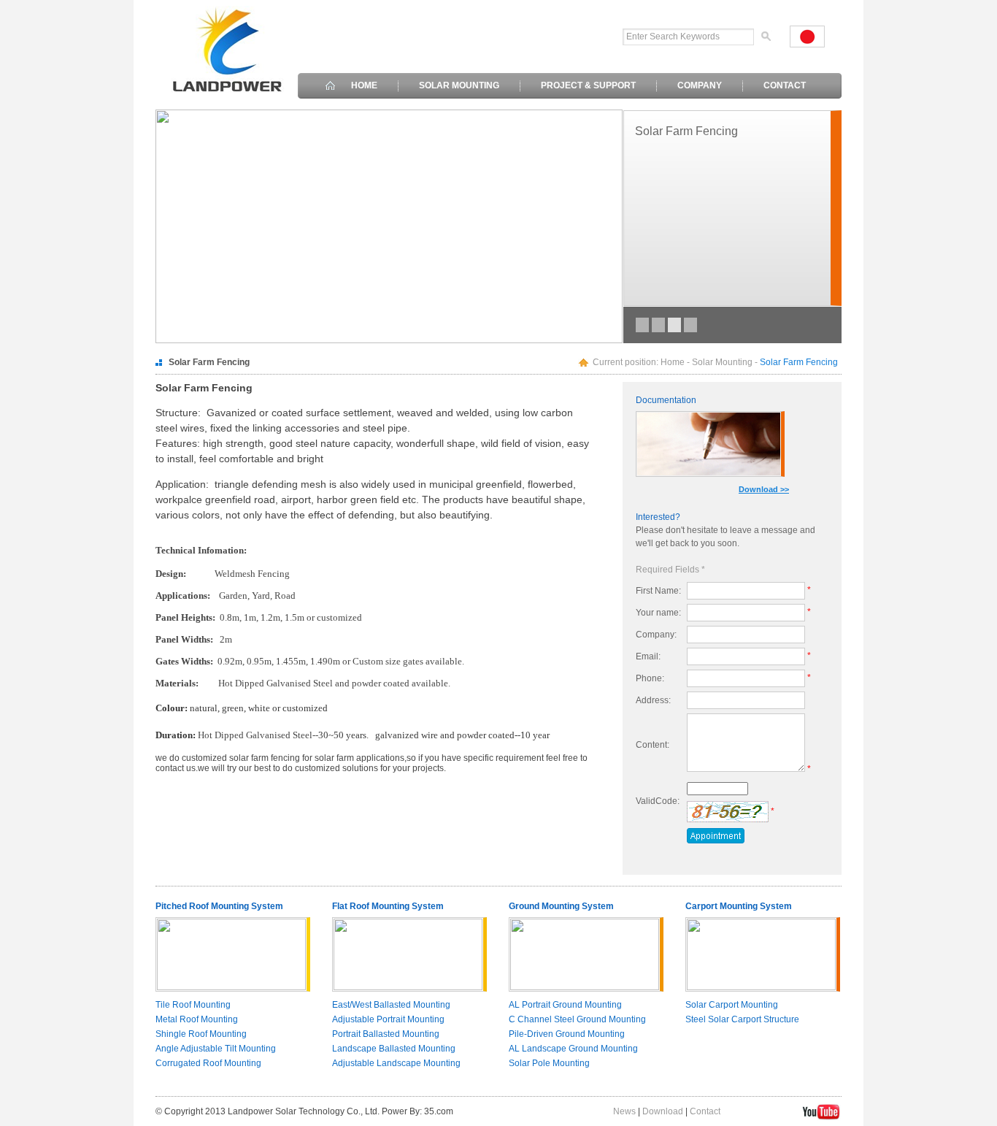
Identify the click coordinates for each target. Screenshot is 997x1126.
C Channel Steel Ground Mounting (577, 1019)
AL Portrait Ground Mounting (565, 1005)
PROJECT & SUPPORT (588, 85)
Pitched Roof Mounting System (219, 906)
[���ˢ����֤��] (728, 811)
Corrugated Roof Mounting (208, 1063)
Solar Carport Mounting (731, 1005)
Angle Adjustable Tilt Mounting (215, 1048)
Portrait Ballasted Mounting (385, 1034)
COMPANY (699, 85)
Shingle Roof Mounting (201, 1034)
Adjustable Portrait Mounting (388, 1019)
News (624, 1111)
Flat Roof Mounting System (388, 906)
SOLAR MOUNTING (459, 85)
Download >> (764, 489)
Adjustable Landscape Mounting (396, 1063)
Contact (705, 1111)
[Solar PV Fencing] (658, 325)
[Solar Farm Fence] (690, 325)
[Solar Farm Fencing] (642, 325)
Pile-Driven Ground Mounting (567, 1034)
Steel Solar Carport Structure (742, 1019)
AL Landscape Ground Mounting (573, 1048)
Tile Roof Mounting (193, 1005)
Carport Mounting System (738, 906)
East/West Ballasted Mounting (391, 1005)
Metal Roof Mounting (196, 1019)
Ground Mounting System (561, 906)
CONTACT (784, 85)
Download (662, 1111)
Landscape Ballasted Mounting (393, 1048)
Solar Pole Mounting (549, 1063)
